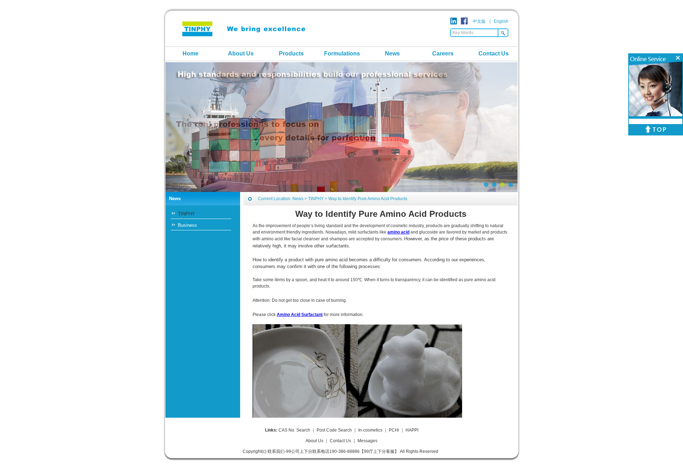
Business (187, 225)
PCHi (394, 430)
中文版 (479, 21)
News (392, 53)
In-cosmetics (370, 430)
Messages (367, 440)
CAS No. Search (294, 430)
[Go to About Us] (341, 127)
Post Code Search (334, 430)
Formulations (342, 53)
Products (291, 53)
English (501, 21)
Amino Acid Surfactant (300, 314)
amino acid (398, 232)
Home (190, 53)
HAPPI (412, 430)
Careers (443, 53)
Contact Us (493, 53)
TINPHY (186, 213)
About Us (241, 53)
